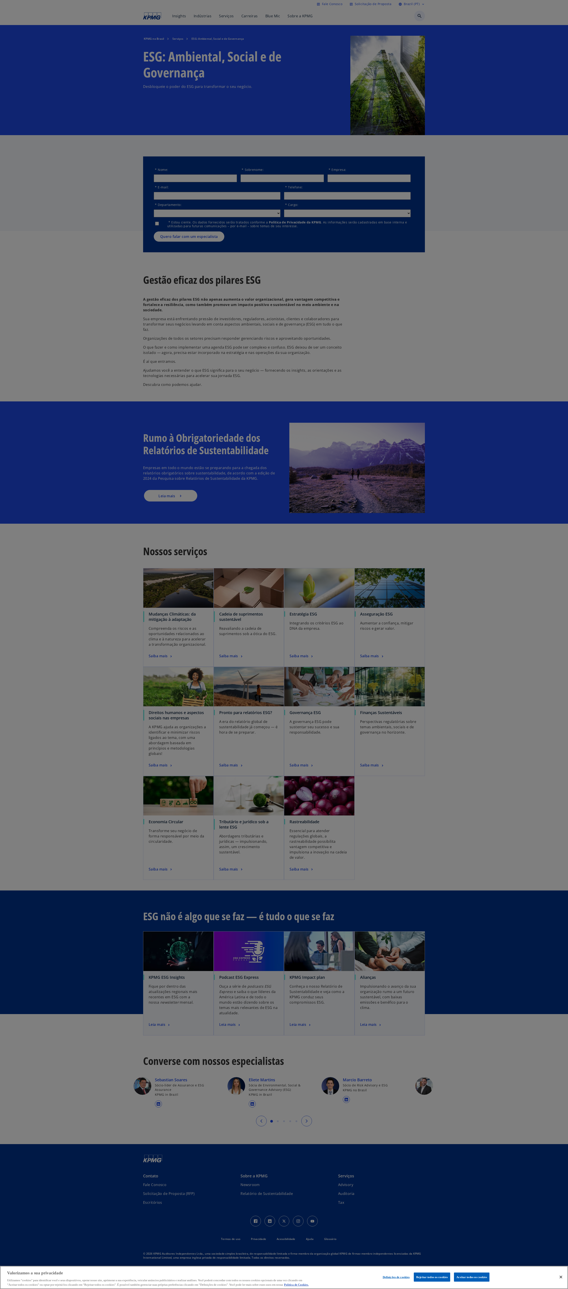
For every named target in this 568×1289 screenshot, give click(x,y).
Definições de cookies (396, 1277)
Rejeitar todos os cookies (432, 1277)
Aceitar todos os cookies (471, 1277)
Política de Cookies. (296, 1284)
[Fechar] (561, 1277)
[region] (284, 1277)
